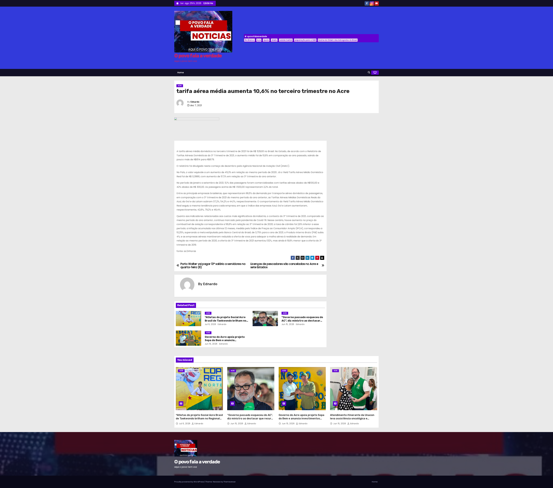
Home (180, 72)
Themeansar (230, 481)
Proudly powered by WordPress (189, 481)
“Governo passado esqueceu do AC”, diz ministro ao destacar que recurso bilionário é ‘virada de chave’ (250, 418)
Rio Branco (249, 40)
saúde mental (286, 40)
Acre (259, 40)
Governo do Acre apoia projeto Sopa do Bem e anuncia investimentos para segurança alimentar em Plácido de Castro (301, 420)
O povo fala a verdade (198, 56)
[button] (369, 72)
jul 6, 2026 (210, 324)
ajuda (266, 40)
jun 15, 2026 (288, 324)
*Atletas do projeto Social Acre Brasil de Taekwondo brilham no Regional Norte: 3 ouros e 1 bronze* (199, 418)
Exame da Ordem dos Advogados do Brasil (337, 40)
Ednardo (195, 102)
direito (274, 40)
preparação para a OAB (305, 40)
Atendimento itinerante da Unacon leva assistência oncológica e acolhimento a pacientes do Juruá (352, 418)
